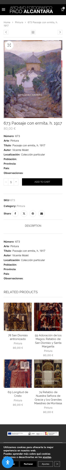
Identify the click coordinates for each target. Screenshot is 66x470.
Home (7, 22)
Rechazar (28, 464)
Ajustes (45, 464)
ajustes (47, 457)
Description (33, 225)
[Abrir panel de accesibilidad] (8, 462)
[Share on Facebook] (15, 213)
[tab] (33, 225)
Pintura (19, 22)
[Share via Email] (41, 213)
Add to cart (42, 181)
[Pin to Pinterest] (33, 213)
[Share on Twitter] (24, 213)
